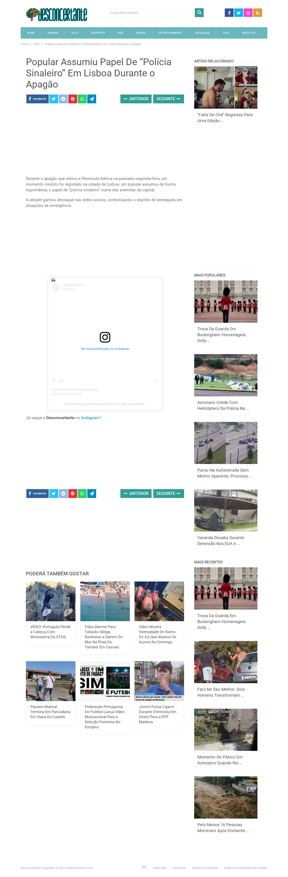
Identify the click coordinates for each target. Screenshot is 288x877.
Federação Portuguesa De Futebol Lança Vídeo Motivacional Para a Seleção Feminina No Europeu (104, 716)
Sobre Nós (159, 868)
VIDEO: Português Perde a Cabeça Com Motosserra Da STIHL (50, 632)
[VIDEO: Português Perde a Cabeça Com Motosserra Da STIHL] (50, 601)
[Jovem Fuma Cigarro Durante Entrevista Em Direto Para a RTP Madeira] (159, 681)
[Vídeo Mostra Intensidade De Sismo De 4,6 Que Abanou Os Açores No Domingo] (159, 601)
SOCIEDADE (202, 32)
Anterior (138, 98)
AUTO (74, 32)
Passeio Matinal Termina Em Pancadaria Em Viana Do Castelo (50, 711)
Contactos (179, 868)
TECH (225, 32)
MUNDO (141, 32)
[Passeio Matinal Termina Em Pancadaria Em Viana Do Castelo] (50, 681)
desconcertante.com (79, 868)
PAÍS (120, 32)
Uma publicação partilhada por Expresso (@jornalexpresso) (105, 404)
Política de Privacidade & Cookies (245, 868)
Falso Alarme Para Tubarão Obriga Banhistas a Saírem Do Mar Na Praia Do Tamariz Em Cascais (104, 637)
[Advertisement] (105, 140)
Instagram (90, 417)
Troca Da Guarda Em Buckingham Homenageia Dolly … (221, 334)
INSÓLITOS (249, 32)
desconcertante (31, 868)
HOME (31, 32)
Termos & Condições (205, 868)
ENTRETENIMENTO (170, 32)
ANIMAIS (52, 32)
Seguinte (166, 98)
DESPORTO (98, 32)
